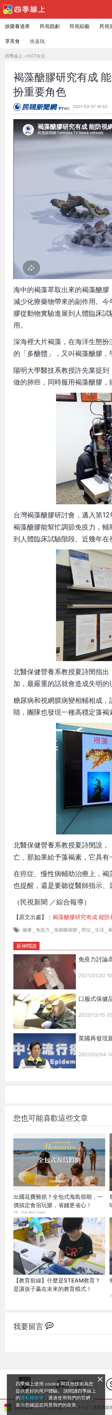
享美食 (12, 41)
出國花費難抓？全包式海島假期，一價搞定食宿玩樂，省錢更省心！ (58, 1200)
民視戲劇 (50, 26)
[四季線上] (24, 9)
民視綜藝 (80, 26)
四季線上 (13, 55)
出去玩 (37, 41)
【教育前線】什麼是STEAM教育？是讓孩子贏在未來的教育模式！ (56, 1284)
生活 (99, 930)
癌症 (86, 930)
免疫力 (43, 930)
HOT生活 (36, 55)
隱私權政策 (32, 1398)
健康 (27, 930)
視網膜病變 (65, 930)
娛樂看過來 (17, 26)
